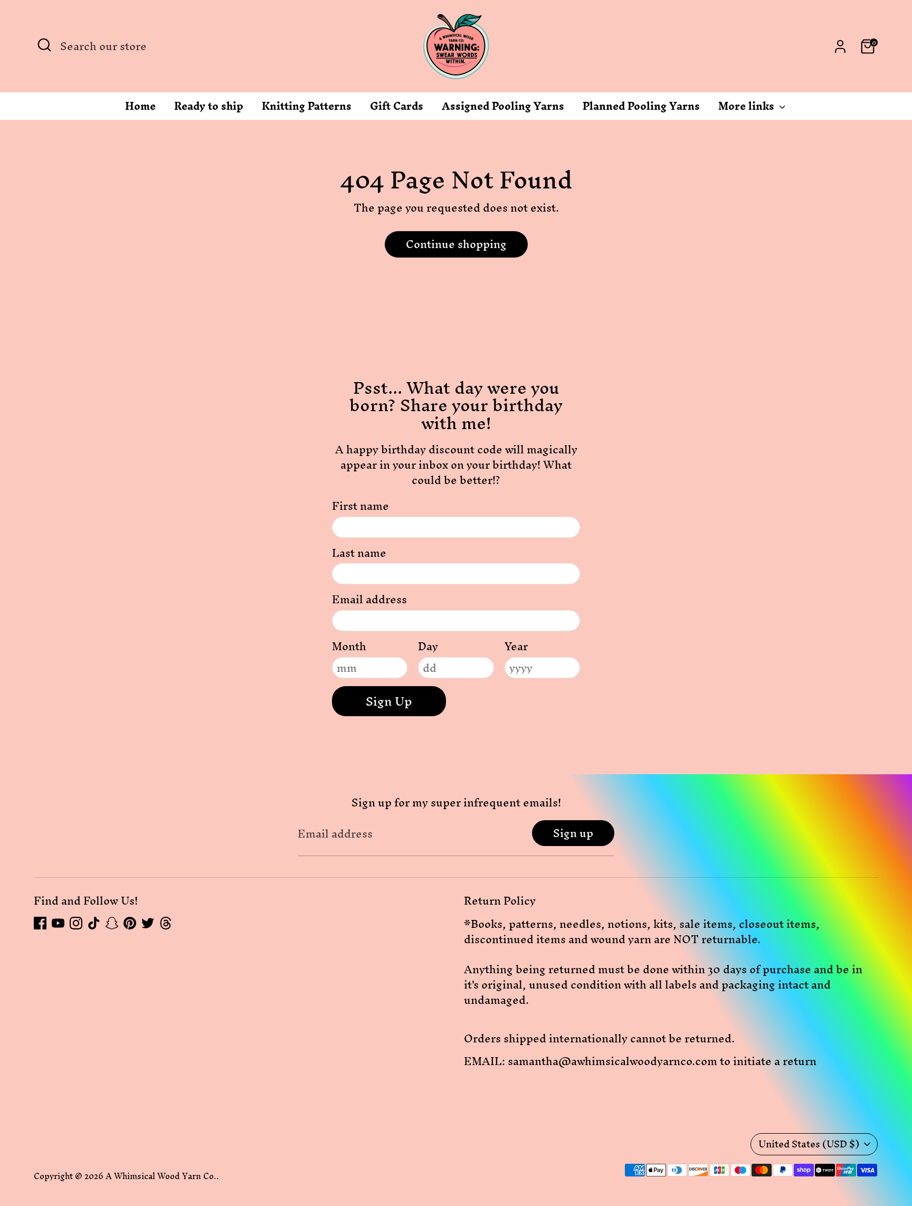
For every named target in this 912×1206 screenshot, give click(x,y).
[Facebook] (40, 923)
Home (140, 109)
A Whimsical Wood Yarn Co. (161, 1176)
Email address (369, 599)
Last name (359, 553)
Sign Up (389, 701)
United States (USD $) (808, 1144)
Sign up (573, 833)
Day (428, 646)
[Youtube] (58, 923)
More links (747, 109)
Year (516, 646)
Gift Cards (396, 109)
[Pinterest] (130, 923)
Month (349, 646)
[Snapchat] (112, 923)
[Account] (840, 46)
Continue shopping (456, 244)
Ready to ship (208, 109)
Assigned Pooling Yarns (503, 109)
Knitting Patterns (307, 109)
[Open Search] (44, 44)
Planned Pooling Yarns (641, 109)
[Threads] (165, 923)
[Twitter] (147, 923)
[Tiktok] (94, 923)
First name (360, 506)
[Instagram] (76, 923)
